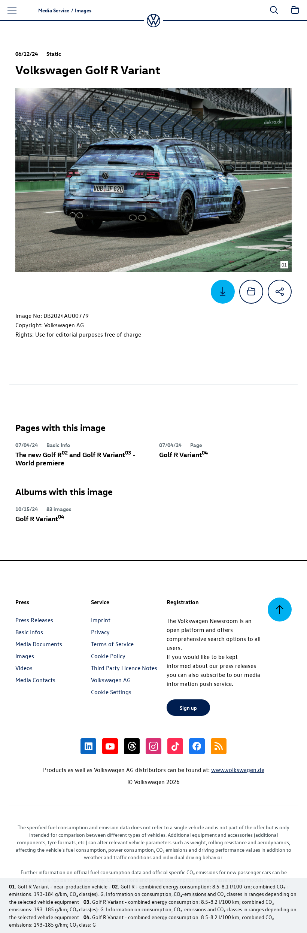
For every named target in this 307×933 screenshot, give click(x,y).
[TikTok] (175, 746)
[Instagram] (153, 746)
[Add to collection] (251, 292)
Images (24, 656)
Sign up (188, 707)
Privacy (100, 632)
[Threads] (132, 746)
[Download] (223, 292)
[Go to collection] (295, 10)
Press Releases (34, 620)
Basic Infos (29, 632)
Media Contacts (35, 680)
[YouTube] (110, 746)
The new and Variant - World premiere (75, 458)
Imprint (100, 620)
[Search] (274, 10)
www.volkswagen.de (237, 770)
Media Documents (38, 644)
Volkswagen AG (111, 680)
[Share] (280, 292)
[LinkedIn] (88, 746)
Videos (24, 668)
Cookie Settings (111, 692)
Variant (183, 454)
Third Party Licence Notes (124, 668)
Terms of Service (112, 644)
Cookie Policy (108, 656)
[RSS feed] (219, 746)
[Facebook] (197, 746)
